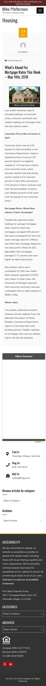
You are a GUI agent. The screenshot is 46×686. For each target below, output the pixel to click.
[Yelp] (4, 664)
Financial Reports (14, 60)
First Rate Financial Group (13, 13)
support (24, 52)
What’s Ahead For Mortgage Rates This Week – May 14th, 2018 (22, 72)
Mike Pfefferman (15, 9)
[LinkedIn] (10, 664)
